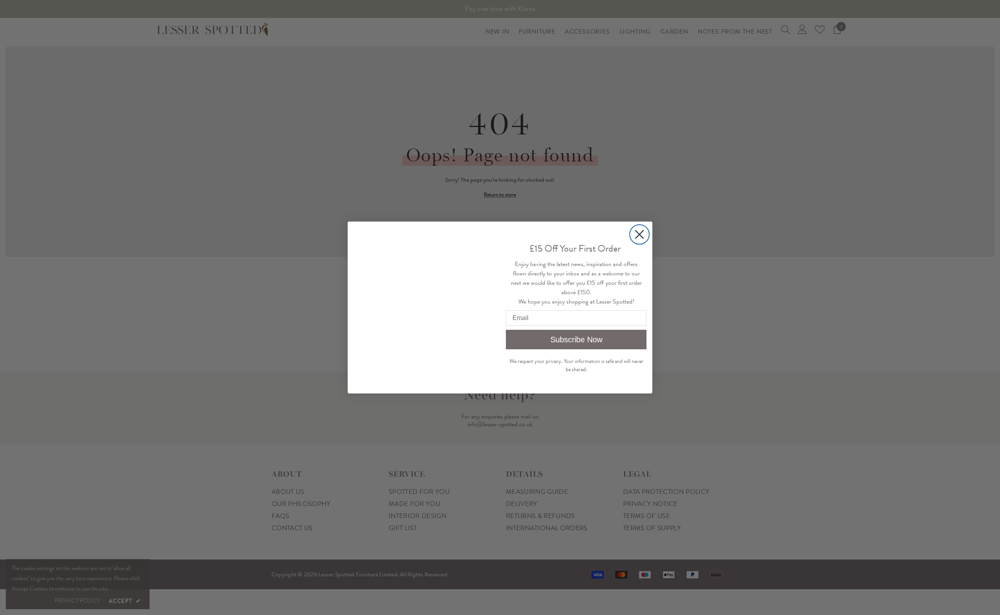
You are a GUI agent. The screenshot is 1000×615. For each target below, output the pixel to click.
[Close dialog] (639, 219)
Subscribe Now (576, 339)
